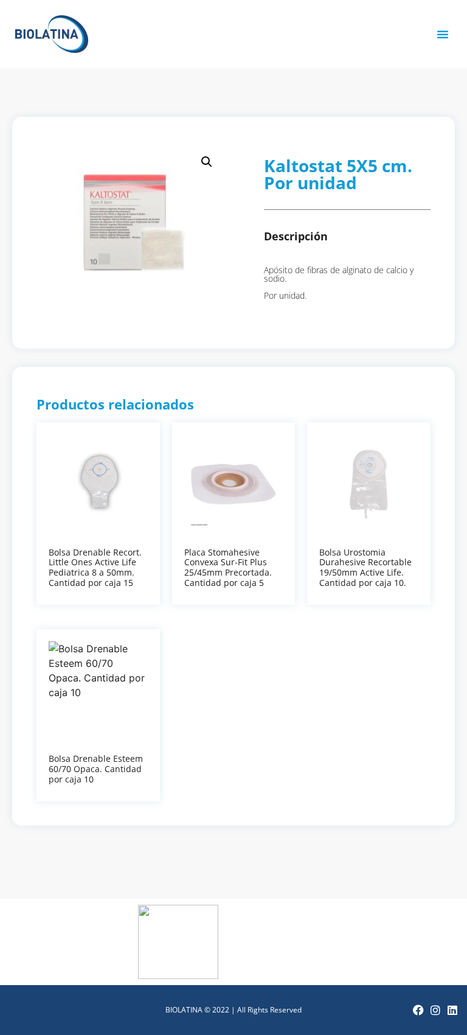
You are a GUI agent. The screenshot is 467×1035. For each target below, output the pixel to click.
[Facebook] (418, 1010)
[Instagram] (435, 1010)
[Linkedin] (452, 1010)
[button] (443, 34)
